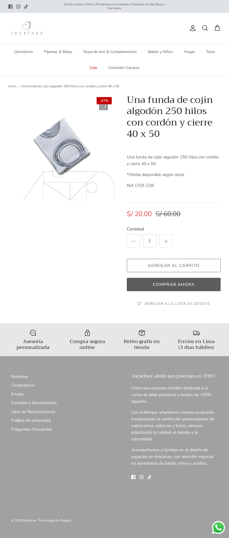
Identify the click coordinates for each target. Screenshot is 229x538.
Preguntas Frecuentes (31, 429)
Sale (93, 67)
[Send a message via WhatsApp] (218, 527)
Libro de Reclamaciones (33, 411)
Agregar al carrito (174, 265)
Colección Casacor (124, 67)
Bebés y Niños (160, 51)
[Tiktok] (26, 6)
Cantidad (135, 229)
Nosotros (19, 376)
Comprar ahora (174, 284)
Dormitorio (23, 51)
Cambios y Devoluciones (34, 403)
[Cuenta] (191, 28)
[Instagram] (18, 6)
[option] (61, 147)
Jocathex (29, 520)
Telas (210, 51)
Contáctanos (22, 385)
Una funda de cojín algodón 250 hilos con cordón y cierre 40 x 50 (70, 86)
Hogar (189, 51)
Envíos (17, 394)
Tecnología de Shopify (54, 520)
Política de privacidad (31, 420)
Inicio (12, 86)
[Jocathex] (26, 28)
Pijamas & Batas (58, 51)
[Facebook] (10, 6)
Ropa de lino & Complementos (110, 51)
